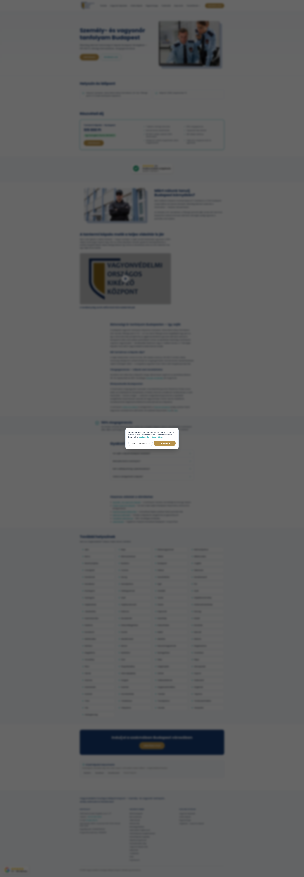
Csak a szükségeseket (140, 443)
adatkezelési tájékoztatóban (150, 437)
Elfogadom (165, 443)
